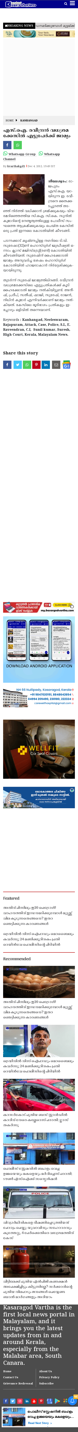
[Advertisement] (39, 77)
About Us (45, 1371)
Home (10, 120)
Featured (11, 898)
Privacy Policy (49, 1377)
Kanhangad (29, 120)
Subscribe (46, 1383)
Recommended (17, 959)
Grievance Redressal (18, 1383)
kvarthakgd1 (16, 166)
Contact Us (10, 1377)
